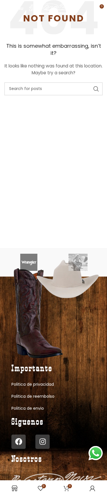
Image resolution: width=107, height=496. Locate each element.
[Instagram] (42, 442)
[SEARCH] (96, 88)
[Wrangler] (28, 262)
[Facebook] (18, 442)
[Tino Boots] (78, 262)
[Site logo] (54, 8)
